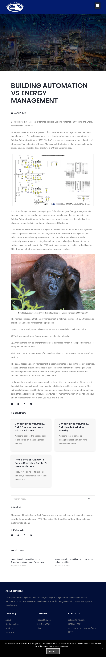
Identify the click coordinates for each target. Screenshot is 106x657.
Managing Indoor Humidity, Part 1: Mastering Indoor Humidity (74, 427)
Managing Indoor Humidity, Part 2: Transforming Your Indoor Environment (29, 427)
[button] (97, 5)
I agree (53, 651)
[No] (102, 648)
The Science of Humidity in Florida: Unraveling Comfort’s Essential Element (30, 463)
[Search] (89, 499)
